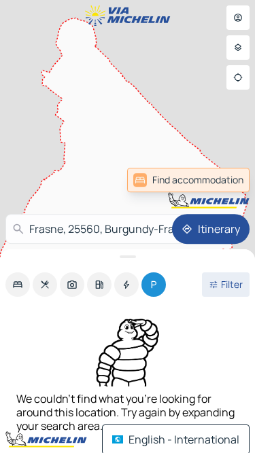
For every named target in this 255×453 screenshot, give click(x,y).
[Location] (238, 77)
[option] (17, 284)
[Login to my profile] (238, 17)
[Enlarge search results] (127, 256)
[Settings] (238, 47)
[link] (188, 180)
